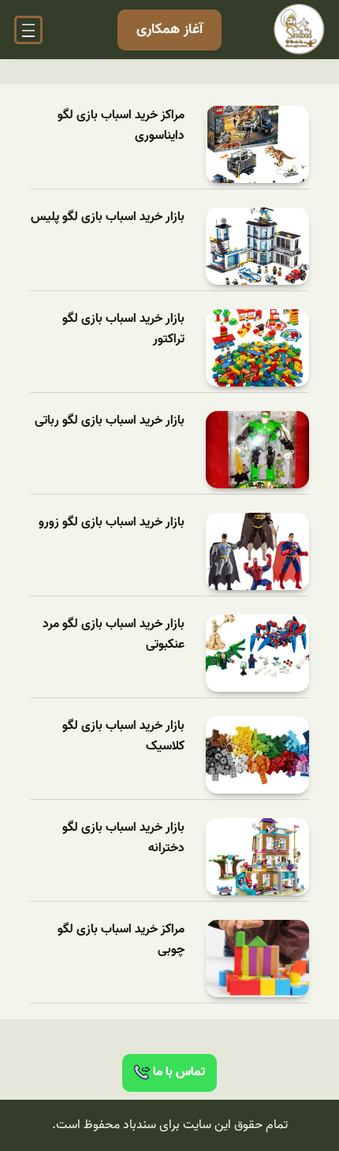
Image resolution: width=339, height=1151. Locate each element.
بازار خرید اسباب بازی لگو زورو (111, 523)
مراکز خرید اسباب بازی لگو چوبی (121, 940)
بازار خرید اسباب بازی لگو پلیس (107, 217)
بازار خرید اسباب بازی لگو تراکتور (123, 329)
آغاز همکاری (169, 29)
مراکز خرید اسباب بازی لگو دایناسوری (121, 126)
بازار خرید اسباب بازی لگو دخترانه (123, 838)
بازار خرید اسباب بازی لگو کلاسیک (123, 736)
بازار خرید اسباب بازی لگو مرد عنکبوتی (113, 635)
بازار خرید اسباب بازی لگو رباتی (109, 421)
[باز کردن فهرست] (28, 30)
